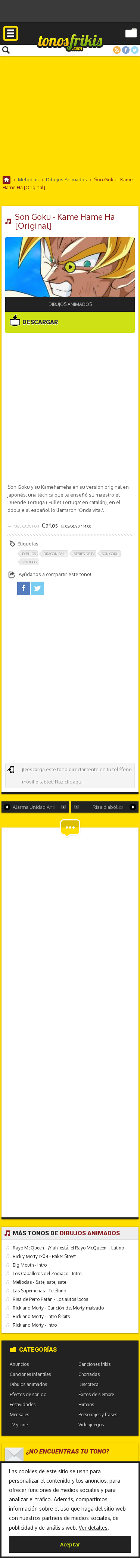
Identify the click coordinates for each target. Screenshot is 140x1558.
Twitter (135, 50)
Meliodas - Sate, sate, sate (39, 1282)
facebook (23, 588)
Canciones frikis (94, 1364)
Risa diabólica (108, 807)
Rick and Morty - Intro (35, 1325)
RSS (117, 50)
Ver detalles (93, 1527)
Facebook (126, 50)
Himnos (86, 1404)
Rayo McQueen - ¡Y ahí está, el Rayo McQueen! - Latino (68, 1248)
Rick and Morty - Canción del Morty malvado (58, 1308)
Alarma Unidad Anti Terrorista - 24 (41, 807)
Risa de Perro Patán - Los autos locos (50, 1299)
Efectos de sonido (28, 1394)
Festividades (22, 1404)
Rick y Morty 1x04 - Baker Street (44, 1256)
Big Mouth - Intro (30, 1265)
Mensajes (19, 1414)
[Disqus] (70, 924)
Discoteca (88, 1384)
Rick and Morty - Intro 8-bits (41, 1316)
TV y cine (19, 1424)
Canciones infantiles (30, 1374)
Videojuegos (91, 1424)
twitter (37, 588)
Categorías (38, 1349)
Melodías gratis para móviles (70, 42)
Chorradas (89, 1374)
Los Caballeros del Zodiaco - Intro (47, 1273)
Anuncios (19, 1364)
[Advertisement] (70, 115)
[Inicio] (7, 180)
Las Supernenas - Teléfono (39, 1290)
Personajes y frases (97, 1414)
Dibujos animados (70, 304)
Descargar (39, 322)
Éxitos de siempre (96, 1394)
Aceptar (70, 1544)
